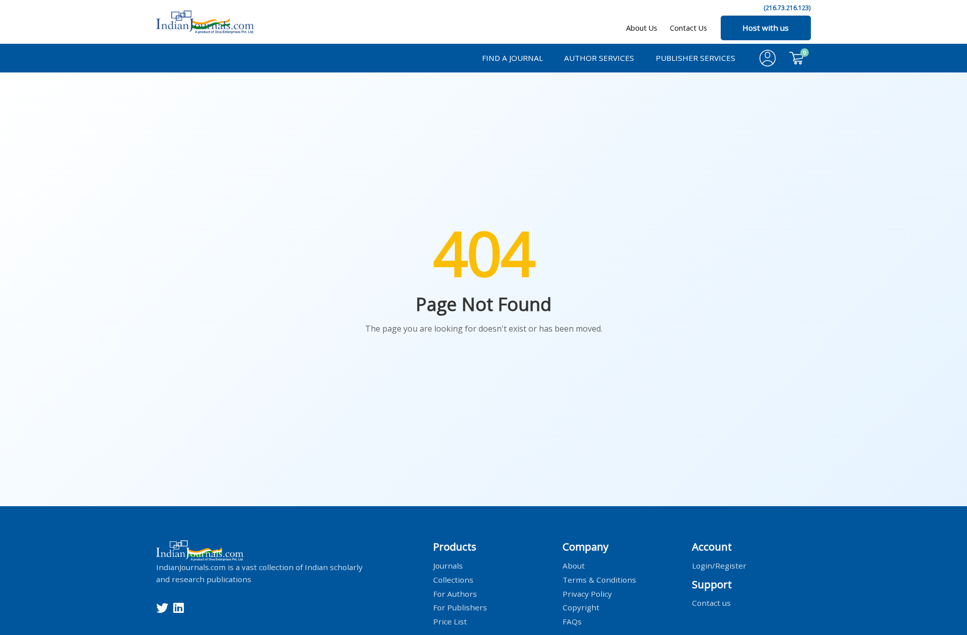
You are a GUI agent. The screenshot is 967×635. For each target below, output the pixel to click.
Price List (450, 621)
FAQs (572, 621)
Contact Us (688, 28)
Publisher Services (695, 58)
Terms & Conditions (599, 579)
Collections (453, 579)
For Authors (455, 593)
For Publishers (460, 607)
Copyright (581, 607)
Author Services (599, 58)
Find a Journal (512, 58)
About (574, 565)
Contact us (711, 603)
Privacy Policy (587, 593)
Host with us (765, 28)
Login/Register (719, 565)
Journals (448, 565)
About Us (641, 28)
